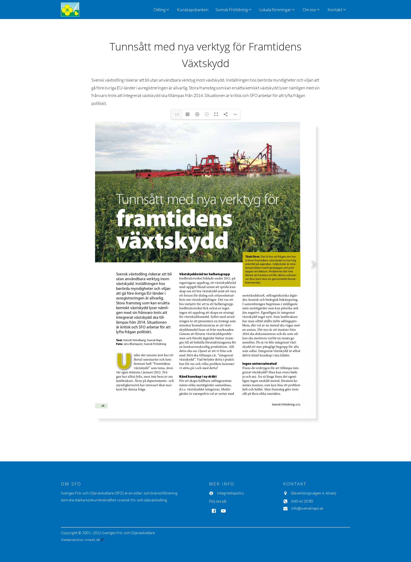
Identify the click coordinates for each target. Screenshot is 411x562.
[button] (234, 10)
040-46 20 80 (302, 501)
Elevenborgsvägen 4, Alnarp (313, 493)
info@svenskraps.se (307, 508)
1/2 (177, 114)
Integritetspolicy (230, 493)
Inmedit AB (92, 540)
